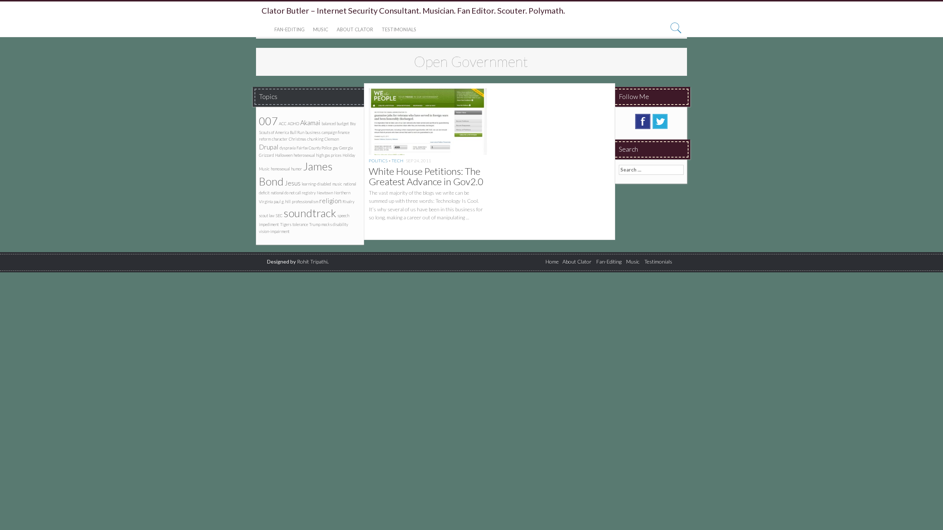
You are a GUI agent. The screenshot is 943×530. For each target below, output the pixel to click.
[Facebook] (643, 121)
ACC (283, 123)
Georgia (346, 147)
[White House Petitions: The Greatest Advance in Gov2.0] (428, 121)
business (312, 132)
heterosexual (304, 155)
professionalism (305, 201)
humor (296, 168)
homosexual (280, 168)
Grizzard (266, 155)
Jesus (293, 183)
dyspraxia (287, 147)
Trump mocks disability (328, 224)
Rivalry (348, 201)
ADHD (293, 123)
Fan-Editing (289, 29)
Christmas (297, 139)
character (280, 139)
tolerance (300, 224)
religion (330, 201)
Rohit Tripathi (312, 261)
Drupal (268, 147)
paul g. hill (282, 201)
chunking (315, 139)
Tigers (285, 224)
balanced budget (335, 123)
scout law (266, 215)
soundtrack (310, 212)
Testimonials (399, 29)
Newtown (325, 192)
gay (335, 147)
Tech (397, 160)
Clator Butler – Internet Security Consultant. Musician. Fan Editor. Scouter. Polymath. (413, 10)
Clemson (332, 139)
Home (552, 261)
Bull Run (297, 132)
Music (320, 29)
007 (268, 120)
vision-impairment (274, 231)
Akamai (310, 123)
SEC (279, 215)
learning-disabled (316, 183)
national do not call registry (293, 192)
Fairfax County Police (314, 147)
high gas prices (328, 155)
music (337, 183)
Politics (378, 160)
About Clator (355, 29)
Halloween (283, 155)
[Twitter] (660, 121)
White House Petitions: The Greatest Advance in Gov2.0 (426, 176)
